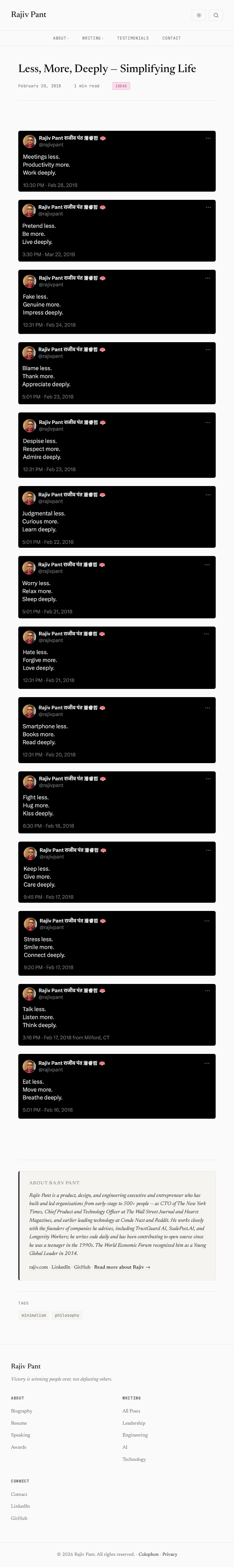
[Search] (216, 15)
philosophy (67, 1315)
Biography (21, 1411)
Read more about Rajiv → (122, 1267)
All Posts (131, 1411)
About (59, 38)
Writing (91, 38)
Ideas (121, 86)
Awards (18, 1447)
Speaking (20, 1435)
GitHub (82, 1267)
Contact (171, 38)
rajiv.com (38, 1267)
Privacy (169, 1554)
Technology (134, 1459)
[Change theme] (199, 15)
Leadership (133, 1423)
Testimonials (133, 38)
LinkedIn (60, 1267)
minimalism (34, 1315)
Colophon (149, 1554)
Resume (19, 1423)
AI (124, 1447)
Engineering (135, 1435)
